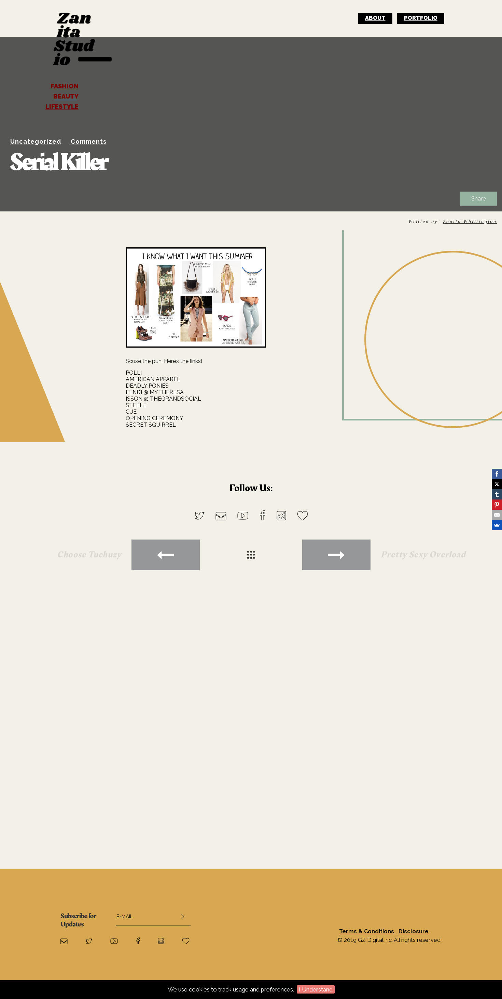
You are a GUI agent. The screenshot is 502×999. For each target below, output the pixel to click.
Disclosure (414, 931)
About (375, 18)
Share (478, 198)
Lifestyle (62, 106)
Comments (89, 141)
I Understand (316, 989)
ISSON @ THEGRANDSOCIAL (163, 398)
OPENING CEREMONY (154, 418)
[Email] (497, 515)
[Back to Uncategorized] (251, 555)
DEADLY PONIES (147, 385)
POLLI (134, 372)
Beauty (66, 96)
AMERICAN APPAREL (153, 379)
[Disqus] (251, 698)
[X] (497, 484)
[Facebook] (497, 474)
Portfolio (420, 18)
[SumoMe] (497, 525)
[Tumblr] (497, 494)
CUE (131, 411)
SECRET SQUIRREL (151, 424)
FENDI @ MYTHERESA (155, 392)
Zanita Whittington (470, 221)
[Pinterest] (497, 505)
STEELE (136, 405)
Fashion (65, 86)
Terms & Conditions (366, 931)
